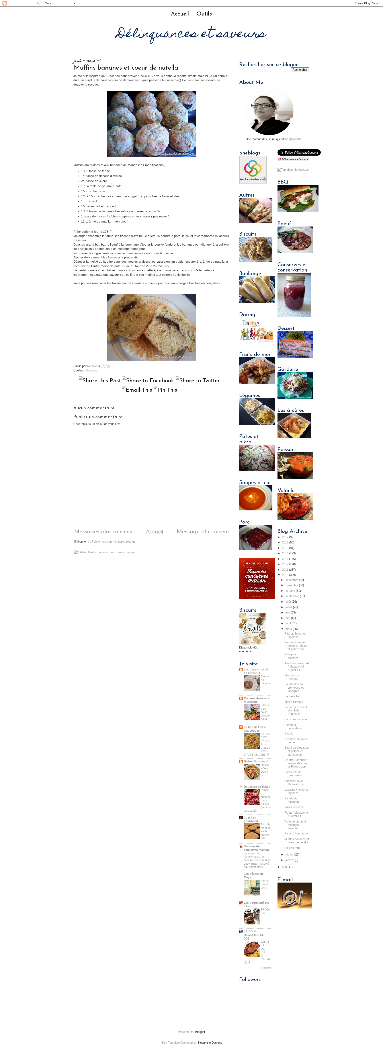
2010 (285, 575)
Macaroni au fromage (292, 677)
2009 (285, 867)
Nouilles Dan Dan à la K (265, 770)
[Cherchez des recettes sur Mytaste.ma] (293, 169)
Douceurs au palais (257, 786)
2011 (285, 569)
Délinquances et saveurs (191, 35)
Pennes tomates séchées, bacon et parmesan (296, 646)
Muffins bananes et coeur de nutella (296, 841)
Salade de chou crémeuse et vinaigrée (294, 687)
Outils (204, 14)
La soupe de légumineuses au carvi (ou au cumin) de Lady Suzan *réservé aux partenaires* (257, 860)
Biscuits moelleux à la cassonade (266, 831)
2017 (285, 537)
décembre (291, 580)
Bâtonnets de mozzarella (293, 774)
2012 (285, 564)
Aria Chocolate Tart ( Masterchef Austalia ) (296, 667)
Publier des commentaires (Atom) (113, 541)
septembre (292, 596)
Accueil (180, 14)
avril (288, 623)
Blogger (200, 1031)
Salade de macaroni (291, 800)
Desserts (91, 370)
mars (288, 629)
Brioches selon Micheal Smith (295, 782)
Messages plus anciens (103, 532)
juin (287, 612)
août (288, 601)
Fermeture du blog (265, 884)
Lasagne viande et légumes (296, 791)
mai (287, 618)
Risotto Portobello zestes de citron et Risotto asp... (296, 763)
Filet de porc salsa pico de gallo (265, 712)
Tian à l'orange (293, 701)
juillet (288, 607)
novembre (291, 585)
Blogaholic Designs (209, 1042)
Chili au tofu (292, 848)
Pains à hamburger (296, 833)
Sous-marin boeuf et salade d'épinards (295, 710)
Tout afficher (265, 968)
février (289, 854)
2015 (285, 548)
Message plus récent (203, 532)
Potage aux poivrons (291, 656)
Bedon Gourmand (256, 761)
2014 (285, 553)
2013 (285, 559)
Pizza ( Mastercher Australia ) (296, 814)
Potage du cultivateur (292, 726)
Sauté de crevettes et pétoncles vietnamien (296, 751)
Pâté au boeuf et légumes (295, 635)
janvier (289, 860)
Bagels (288, 733)
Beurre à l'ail (292, 696)
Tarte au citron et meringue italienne (295, 825)
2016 (285, 542)
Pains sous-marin (295, 719)
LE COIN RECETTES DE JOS (254, 935)
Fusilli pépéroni (294, 807)
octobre (290, 590)
